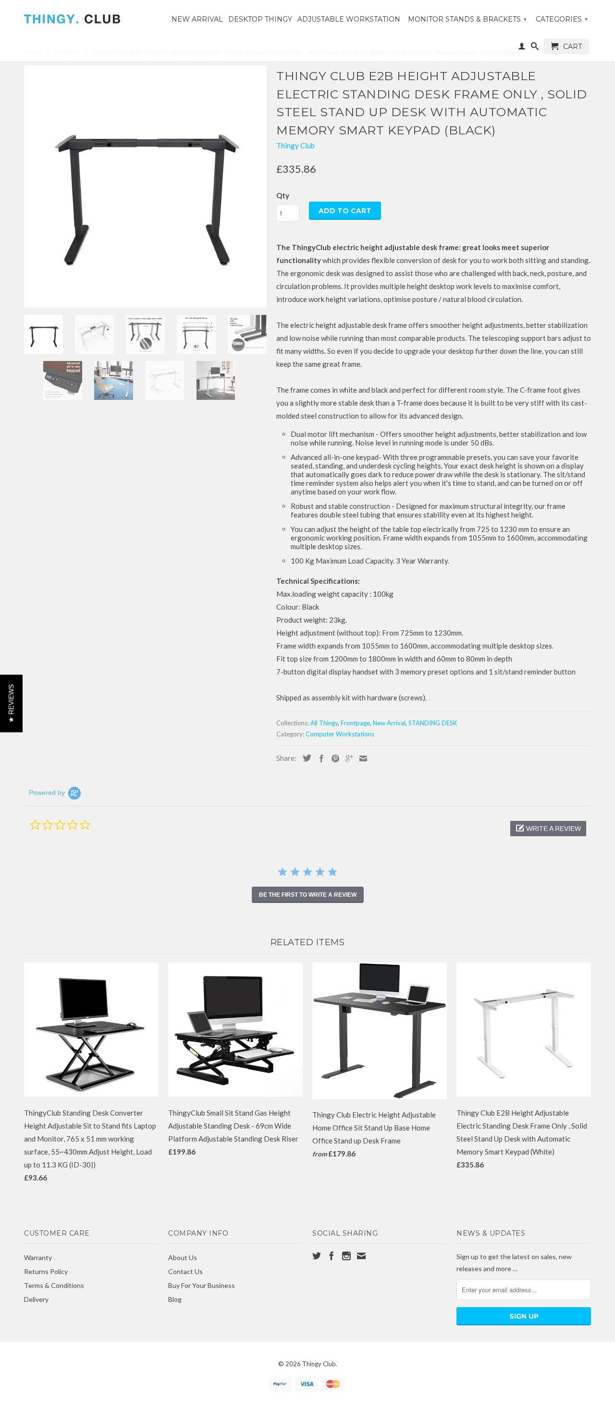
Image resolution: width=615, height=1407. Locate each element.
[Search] (535, 48)
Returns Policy (46, 1271)
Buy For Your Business (201, 1285)
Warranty (38, 1257)
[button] (548, 828)
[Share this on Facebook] (319, 758)
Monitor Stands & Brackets (467, 19)
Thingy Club (295, 145)
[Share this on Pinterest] (333, 758)
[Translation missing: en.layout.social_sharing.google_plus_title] (347, 758)
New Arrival (197, 19)
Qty (282, 195)
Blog (175, 1299)
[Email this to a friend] (361, 758)
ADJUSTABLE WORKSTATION (348, 19)
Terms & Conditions (54, 1285)
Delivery (36, 1299)
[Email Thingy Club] (361, 1255)
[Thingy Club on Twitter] (316, 1255)
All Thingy (324, 723)
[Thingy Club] (91, 15)
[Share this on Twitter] (304, 758)
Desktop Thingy (260, 19)
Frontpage (355, 723)
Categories (562, 19)
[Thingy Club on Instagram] (346, 1255)
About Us (182, 1257)
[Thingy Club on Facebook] (331, 1255)
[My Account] (522, 48)
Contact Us (185, 1271)
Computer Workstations (340, 734)
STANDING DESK (432, 723)
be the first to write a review (308, 894)
